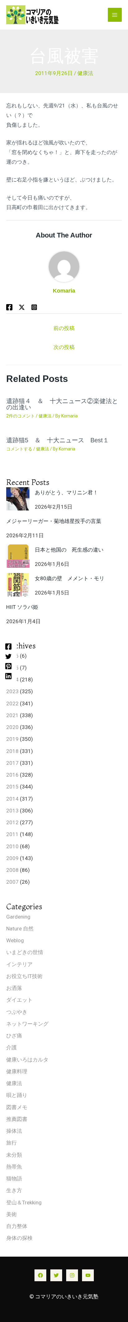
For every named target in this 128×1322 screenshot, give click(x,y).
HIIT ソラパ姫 (22, 607)
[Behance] (34, 307)
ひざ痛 (14, 1036)
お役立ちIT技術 (24, 976)
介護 (11, 1047)
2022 (12, 703)
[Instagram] (72, 1275)
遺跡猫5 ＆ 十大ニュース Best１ (57, 440)
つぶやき (16, 1012)
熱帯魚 (14, 1167)
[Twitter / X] (22, 307)
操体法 (14, 1131)
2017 (12, 763)
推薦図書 (16, 1119)
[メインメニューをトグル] (115, 15)
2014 (12, 799)
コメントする (19, 448)
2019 (12, 739)
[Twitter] (8, 656)
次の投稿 (64, 347)
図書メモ (16, 1107)
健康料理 (16, 1071)
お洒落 (14, 988)
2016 (12, 775)
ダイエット (19, 1000)
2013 (12, 810)
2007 (12, 882)
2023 (12, 691)
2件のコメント (20, 415)
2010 (12, 846)
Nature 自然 (20, 928)
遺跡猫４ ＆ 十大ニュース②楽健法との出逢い (62, 404)
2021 (12, 715)
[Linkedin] (8, 675)
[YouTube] (88, 1275)
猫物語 (14, 1178)
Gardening (18, 917)
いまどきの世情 (24, 952)
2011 (12, 834)
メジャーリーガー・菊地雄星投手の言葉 (53, 521)
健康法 (85, 73)
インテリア (19, 964)
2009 (12, 858)
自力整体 (16, 1226)
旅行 (11, 1143)
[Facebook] (8, 646)
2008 (12, 870)
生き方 (14, 1190)
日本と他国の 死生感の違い (69, 550)
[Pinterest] (8, 666)
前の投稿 (64, 328)
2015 (12, 786)
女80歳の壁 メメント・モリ (69, 578)
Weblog (15, 940)
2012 (12, 822)
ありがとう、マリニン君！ (66, 492)
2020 (12, 727)
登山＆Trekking (24, 1202)
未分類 (14, 1155)
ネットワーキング (27, 1024)
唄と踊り (16, 1095)
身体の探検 (19, 1238)
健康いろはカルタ (27, 1059)
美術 (11, 1214)
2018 (12, 751)
